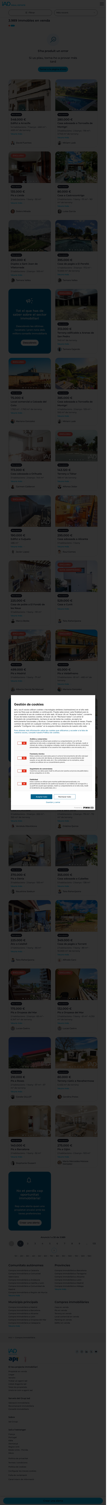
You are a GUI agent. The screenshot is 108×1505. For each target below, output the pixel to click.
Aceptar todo (41, 797)
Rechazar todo (64, 797)
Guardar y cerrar (53, 802)
